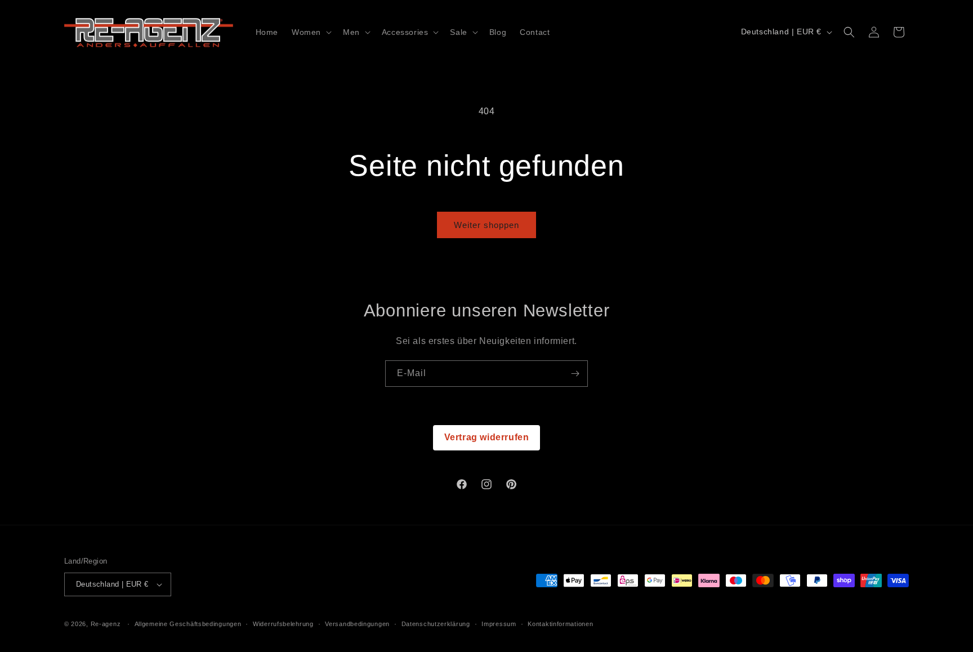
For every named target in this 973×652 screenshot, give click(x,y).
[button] (310, 32)
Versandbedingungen (357, 623)
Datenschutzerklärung (435, 623)
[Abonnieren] (575, 373)
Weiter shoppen (486, 225)
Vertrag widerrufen (486, 437)
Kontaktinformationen (560, 623)
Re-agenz (106, 623)
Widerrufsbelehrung (283, 623)
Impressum (498, 623)
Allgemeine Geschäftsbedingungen (188, 623)
